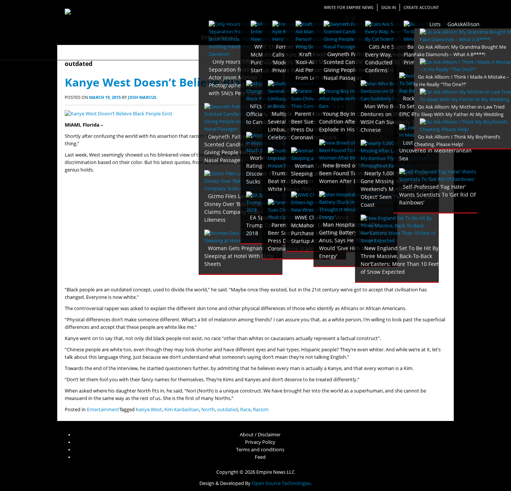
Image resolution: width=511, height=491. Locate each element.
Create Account (421, 7)
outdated (227, 409)
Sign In (388, 7)
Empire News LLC (275, 472)
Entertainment (103, 409)
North (208, 409)
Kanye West (149, 409)
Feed (260, 457)
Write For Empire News (348, 7)
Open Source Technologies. (282, 483)
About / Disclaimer (260, 434)
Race (245, 409)
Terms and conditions (260, 449)
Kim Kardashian (181, 409)
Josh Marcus (142, 97)
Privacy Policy (260, 442)
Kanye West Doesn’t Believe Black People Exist (194, 82)
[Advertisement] (255, 230)
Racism (261, 409)
